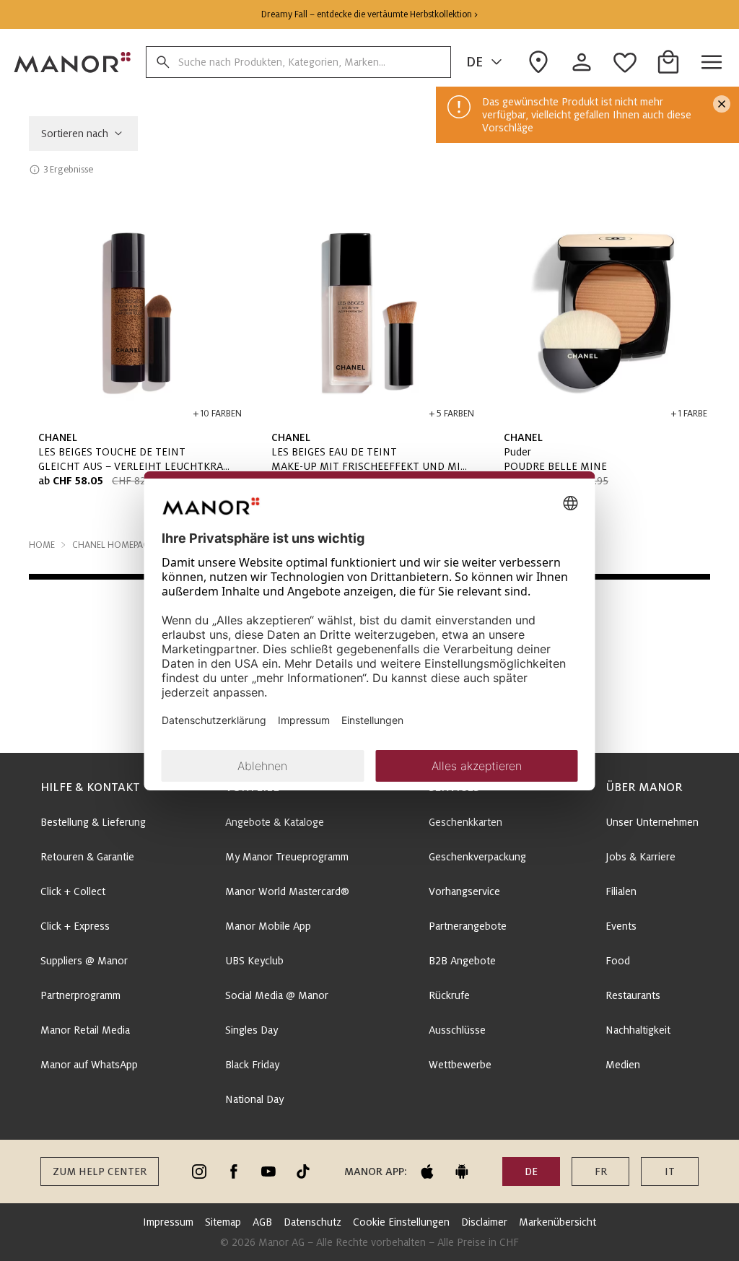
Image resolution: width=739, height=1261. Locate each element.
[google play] (461, 1171)
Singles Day (251, 1030)
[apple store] (427, 1171)
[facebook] (233, 1171)
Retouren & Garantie (87, 857)
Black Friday (252, 1064)
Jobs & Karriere (640, 857)
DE (474, 62)
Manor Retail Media (85, 1030)
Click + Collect (72, 891)
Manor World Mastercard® (287, 891)
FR (601, 1171)
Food (617, 961)
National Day (254, 1099)
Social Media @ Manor (276, 995)
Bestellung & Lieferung (93, 822)
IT (670, 1171)
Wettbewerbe (460, 1064)
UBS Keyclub (254, 961)
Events (621, 926)
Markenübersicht (557, 1222)
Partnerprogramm (80, 995)
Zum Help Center (100, 1171)
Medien (622, 1064)
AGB (262, 1222)
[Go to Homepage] (73, 62)
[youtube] (268, 1171)
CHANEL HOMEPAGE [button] (113, 545)
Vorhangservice (464, 891)
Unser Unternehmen (652, 822)
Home (42, 545)
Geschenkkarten (465, 822)
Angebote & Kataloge (274, 822)
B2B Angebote (462, 961)
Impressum (168, 1222)
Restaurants (632, 995)
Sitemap (223, 1222)
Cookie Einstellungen (401, 1222)
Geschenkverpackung (477, 857)
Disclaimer (484, 1222)
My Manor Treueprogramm (287, 857)
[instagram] (199, 1171)
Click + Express (75, 926)
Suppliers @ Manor (84, 961)
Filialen (621, 891)
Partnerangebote (468, 926)
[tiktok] (303, 1171)
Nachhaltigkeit (637, 1030)
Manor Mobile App (268, 926)
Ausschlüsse (457, 1030)
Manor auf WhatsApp (89, 1064)
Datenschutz (312, 1222)
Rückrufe (449, 995)
